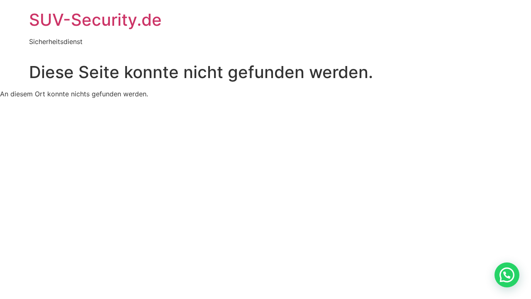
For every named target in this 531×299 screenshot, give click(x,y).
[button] (506, 274)
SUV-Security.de (95, 20)
